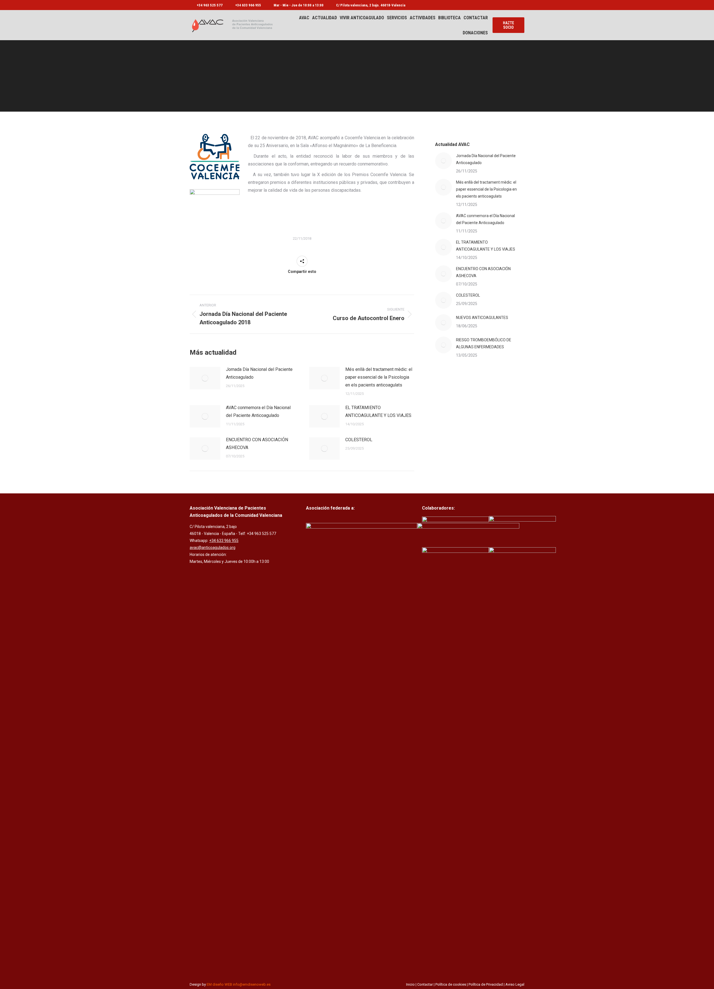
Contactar (425, 984)
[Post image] (205, 378)
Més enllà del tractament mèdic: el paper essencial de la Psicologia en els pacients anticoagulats (378, 377)
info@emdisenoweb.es (252, 984)
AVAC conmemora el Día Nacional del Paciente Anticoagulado (258, 411)
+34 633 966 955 (248, 5)
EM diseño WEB (219, 984)
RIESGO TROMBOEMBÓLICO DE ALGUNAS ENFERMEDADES (483, 343)
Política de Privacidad (486, 984)
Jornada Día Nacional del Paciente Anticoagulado (259, 373)
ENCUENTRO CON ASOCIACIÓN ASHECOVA (257, 443)
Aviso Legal (514, 984)
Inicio (410, 984)
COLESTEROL (358, 439)
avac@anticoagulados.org (212, 547)
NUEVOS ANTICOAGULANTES (482, 317)
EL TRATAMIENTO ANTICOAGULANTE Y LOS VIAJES (378, 411)
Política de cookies (450, 984)
